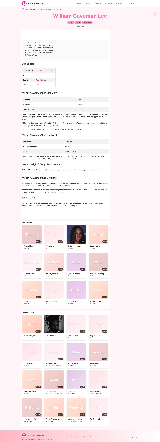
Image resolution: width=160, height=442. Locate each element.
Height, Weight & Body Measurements (41, 50)
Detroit (80, 109)
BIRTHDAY (98, 3)
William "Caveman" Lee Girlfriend (39, 53)
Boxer (42, 9)
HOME (80, 3)
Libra (37, 85)
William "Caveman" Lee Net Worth (40, 48)
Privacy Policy (89, 437)
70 (37, 75)
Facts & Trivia (32, 55)
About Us (69, 437)
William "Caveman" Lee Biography (40, 45)
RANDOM (133, 3)
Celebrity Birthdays (35, 3)
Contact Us (78, 437)
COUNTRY (109, 3)
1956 (43, 70)
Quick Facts (31, 43)
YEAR (88, 3)
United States (41, 80)
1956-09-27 (50, 70)
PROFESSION (122, 3)
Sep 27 (38, 70)
